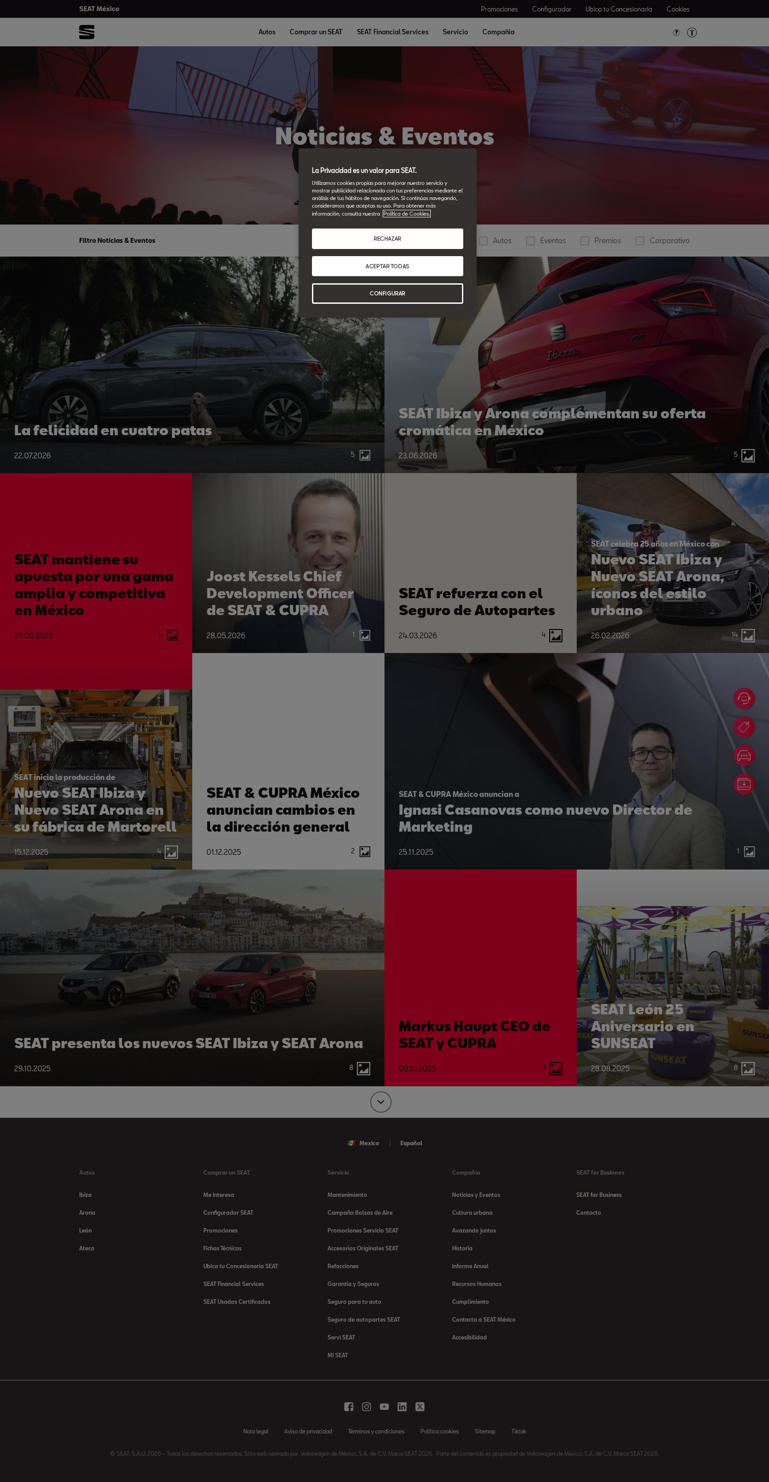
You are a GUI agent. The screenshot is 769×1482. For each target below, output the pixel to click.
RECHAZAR (387, 238)
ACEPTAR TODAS (387, 266)
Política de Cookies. (407, 213)
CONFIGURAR (387, 293)
